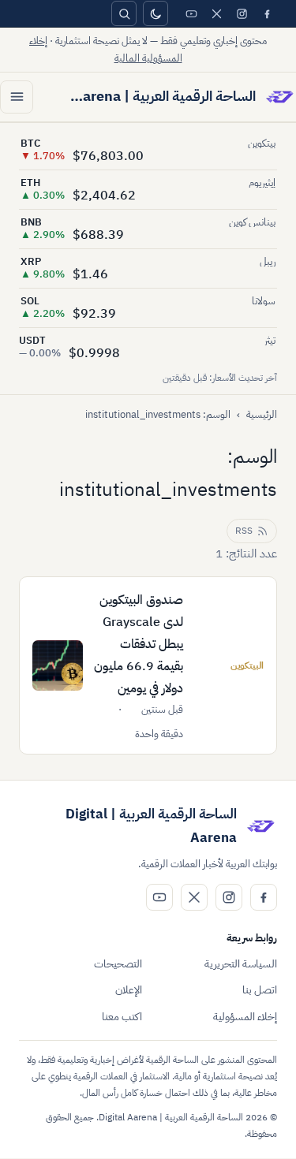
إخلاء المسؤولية (245, 1016)
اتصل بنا (259, 990)
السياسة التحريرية (240, 964)
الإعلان (128, 990)
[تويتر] (216, 13)
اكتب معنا (122, 1016)
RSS (244, 531)
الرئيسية (261, 414)
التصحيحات (118, 964)
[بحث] (124, 13)
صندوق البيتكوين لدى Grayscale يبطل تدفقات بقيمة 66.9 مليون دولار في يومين (138, 644)
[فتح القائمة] (16, 97)
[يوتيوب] (191, 13)
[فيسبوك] (267, 13)
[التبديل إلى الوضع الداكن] (155, 13)
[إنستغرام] (241, 13)
